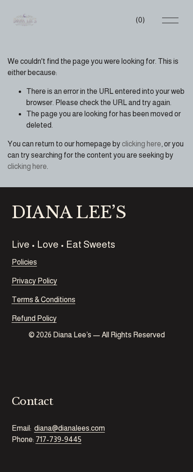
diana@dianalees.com (69, 428)
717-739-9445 (59, 439)
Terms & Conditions (43, 300)
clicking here (141, 144)
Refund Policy (34, 318)
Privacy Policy (34, 281)
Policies (24, 262)
